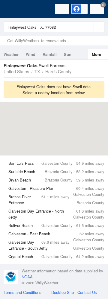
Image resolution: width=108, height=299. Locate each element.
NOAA (27, 277)
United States (16, 71)
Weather (11, 54)
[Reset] (88, 27)
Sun (67, 54)
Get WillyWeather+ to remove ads (36, 40)
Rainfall (50, 54)
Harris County (58, 71)
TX (37, 71)
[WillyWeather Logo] (13, 9)
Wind (30, 54)
